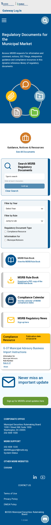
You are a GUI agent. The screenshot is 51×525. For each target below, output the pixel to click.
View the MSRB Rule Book (29, 262)
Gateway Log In (11, 10)
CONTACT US (24, 485)
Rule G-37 (7, 363)
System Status (11, 453)
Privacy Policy (11, 499)
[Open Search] (45, 20)
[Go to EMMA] (22, 3)
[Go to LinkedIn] (35, 477)
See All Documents (25, 152)
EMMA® (8, 467)
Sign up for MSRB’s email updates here (25, 401)
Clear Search (11, 191)
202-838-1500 (11, 433)
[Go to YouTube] (43, 477)
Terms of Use (10, 493)
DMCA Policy (10, 504)
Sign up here (23, 322)
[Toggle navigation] (4, 20)
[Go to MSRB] (7, 3)
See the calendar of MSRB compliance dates (29, 302)
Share (6, 367)
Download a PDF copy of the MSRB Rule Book (30, 282)
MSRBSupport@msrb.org (16, 450)
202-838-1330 (11, 447)
